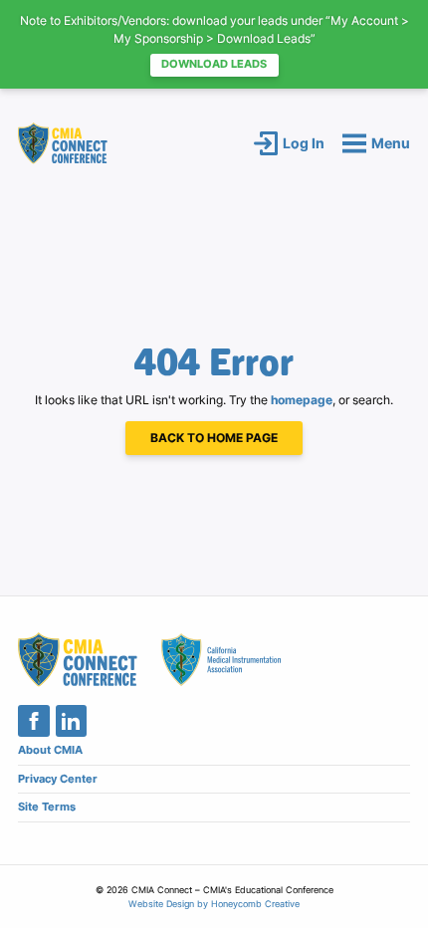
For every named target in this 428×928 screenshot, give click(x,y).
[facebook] (34, 721)
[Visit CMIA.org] (221, 659)
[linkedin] (72, 721)
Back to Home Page (214, 437)
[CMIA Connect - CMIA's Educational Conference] (62, 142)
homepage (301, 399)
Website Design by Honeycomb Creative (214, 903)
